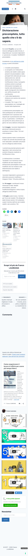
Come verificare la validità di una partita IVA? (6, 250)
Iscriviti (22, 276)
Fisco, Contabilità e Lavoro (9, 27)
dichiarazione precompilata (10, 286)
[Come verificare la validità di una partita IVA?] (7, 245)
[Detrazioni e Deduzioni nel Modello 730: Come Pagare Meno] (18, 225)
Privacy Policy (24, 548)
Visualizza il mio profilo (11, 505)
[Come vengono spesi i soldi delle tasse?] (7, 225)
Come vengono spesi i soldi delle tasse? (6, 230)
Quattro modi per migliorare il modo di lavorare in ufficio (7, 302)
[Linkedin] (15, 9)
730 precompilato (7, 283)
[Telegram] (12, 9)
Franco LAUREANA (8, 44)
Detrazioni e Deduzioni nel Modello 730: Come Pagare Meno (16, 231)
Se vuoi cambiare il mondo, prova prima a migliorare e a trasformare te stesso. (20, 303)
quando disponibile (8, 289)
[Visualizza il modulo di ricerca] (25, 9)
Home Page (5, 8)
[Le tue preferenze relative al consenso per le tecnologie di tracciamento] (25, 553)
